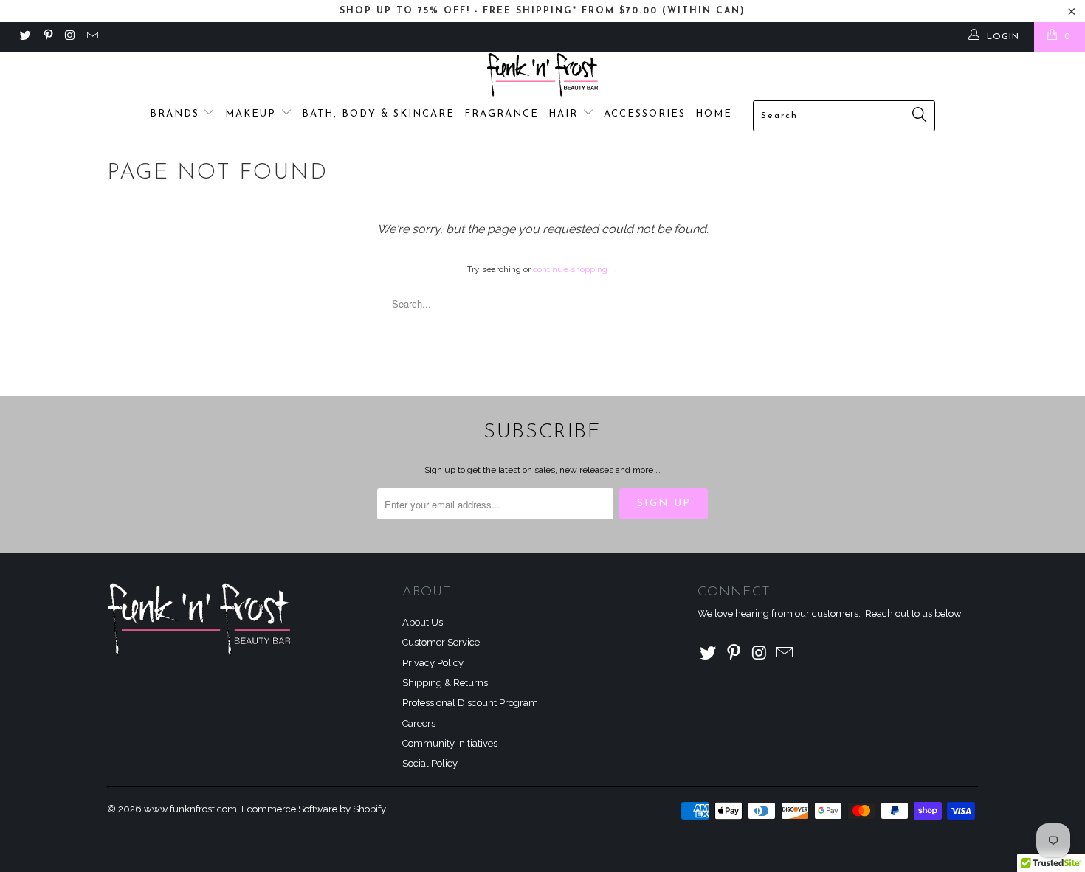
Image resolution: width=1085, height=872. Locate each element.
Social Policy (430, 763)
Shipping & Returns (445, 682)
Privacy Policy (433, 662)
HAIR (565, 114)
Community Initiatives (449, 743)
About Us (422, 622)
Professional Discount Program (470, 702)
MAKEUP (252, 114)
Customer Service (441, 642)
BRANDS (177, 114)
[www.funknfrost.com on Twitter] (24, 37)
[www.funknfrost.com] (542, 75)
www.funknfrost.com (190, 808)
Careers (418, 723)
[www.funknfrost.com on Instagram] (69, 37)
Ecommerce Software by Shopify (313, 808)
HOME (713, 114)
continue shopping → (576, 269)
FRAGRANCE (501, 114)
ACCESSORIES (645, 114)
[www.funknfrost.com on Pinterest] (47, 37)
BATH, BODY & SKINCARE (378, 114)
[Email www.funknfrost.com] (92, 37)
